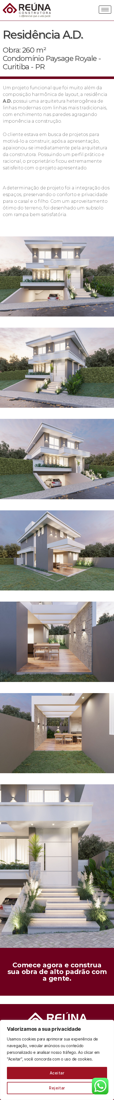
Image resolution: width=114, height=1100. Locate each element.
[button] (57, 972)
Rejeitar (57, 1088)
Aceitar (57, 1073)
